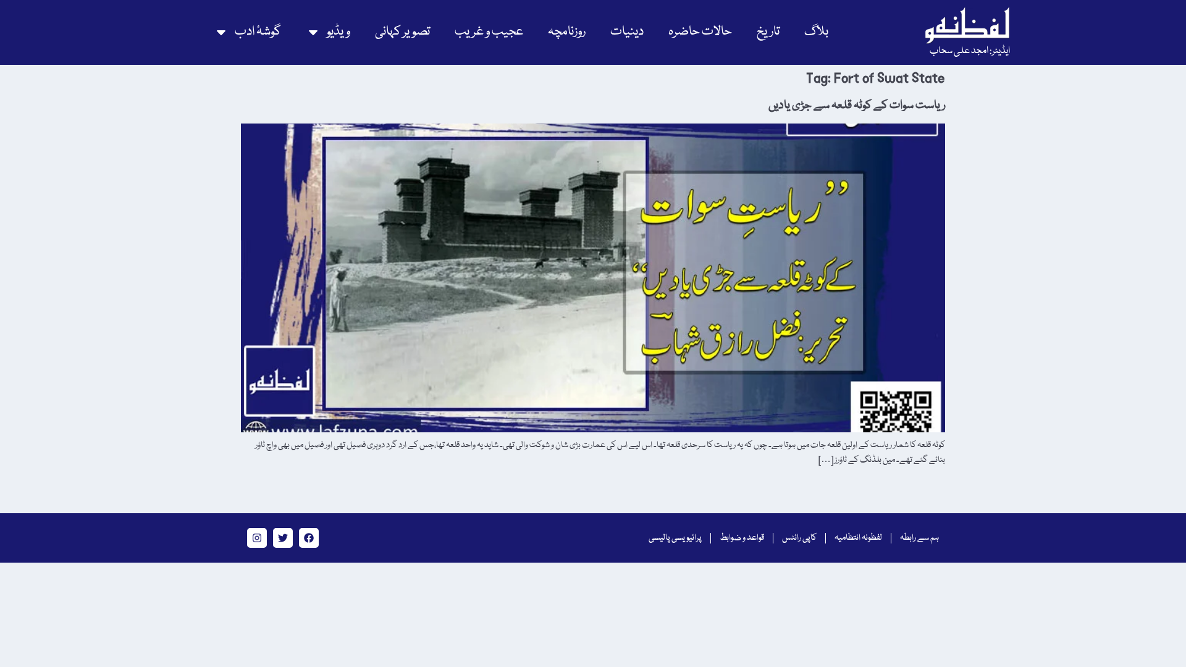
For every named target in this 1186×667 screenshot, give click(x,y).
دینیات (627, 32)
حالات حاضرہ (700, 32)
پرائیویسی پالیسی (675, 538)
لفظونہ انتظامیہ (858, 538)
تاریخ (768, 32)
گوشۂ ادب (258, 32)
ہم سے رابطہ (919, 538)
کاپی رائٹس (799, 538)
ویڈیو (338, 32)
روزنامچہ (567, 32)
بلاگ (816, 32)
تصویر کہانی (402, 32)
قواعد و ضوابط (742, 538)
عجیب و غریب (489, 32)
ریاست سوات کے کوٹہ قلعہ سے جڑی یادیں (856, 105)
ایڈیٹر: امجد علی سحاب (970, 51)
